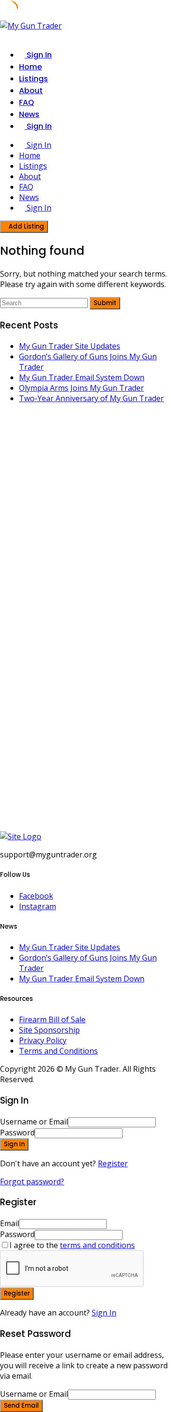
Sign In (104, 1312)
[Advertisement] (85, 517)
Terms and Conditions (58, 1051)
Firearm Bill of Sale (52, 1019)
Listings (33, 78)
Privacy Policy (42, 1040)
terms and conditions (97, 1245)
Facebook (36, 896)
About (31, 90)
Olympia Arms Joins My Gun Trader (81, 388)
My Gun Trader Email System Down (81, 377)
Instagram (37, 906)
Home (30, 66)
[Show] (125, 1132)
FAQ (26, 102)
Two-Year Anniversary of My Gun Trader (91, 398)
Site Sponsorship (49, 1030)
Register (113, 1163)
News (29, 114)
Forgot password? (32, 1181)
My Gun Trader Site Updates (69, 346)
